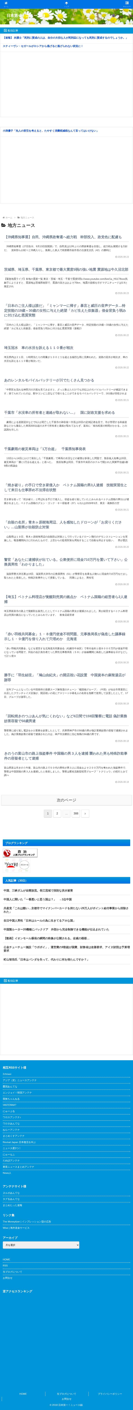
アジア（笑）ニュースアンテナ (20, 1080)
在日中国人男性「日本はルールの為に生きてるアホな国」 (40, 920)
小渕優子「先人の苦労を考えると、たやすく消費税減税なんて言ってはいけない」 (51, 130)
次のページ (66, 800)
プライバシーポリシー (110, 1393)
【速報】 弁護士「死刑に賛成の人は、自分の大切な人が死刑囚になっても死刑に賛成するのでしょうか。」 (65, 37)
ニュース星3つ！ (12, 1148)
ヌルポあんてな (11, 1192)
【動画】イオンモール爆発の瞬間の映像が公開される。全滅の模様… (47, 938)
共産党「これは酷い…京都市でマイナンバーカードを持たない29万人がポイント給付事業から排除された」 (66, 910)
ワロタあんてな (11, 1123)
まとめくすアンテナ (14, 1135)
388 (76, 813)
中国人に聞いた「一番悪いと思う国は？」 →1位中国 (38, 899)
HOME (6, 1259)
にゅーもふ (9, 1154)
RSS (5, 1265)
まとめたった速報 (12, 1205)
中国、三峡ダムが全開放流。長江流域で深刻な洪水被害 (38, 890)
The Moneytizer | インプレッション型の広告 (27, 1221)
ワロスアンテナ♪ (12, 1117)
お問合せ (7, 1277)
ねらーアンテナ (11, 1129)
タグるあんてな (11, 1199)
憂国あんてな (10, 1086)
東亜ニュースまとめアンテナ (18, 1166)
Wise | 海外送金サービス (16, 1227)
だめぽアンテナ (11, 1160)
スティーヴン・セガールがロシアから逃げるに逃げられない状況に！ (43, 46)
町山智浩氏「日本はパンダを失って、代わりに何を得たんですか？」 (47, 959)
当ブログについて (12, 1271)
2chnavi (7, 1074)
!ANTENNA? (9, 1105)
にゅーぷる (9, 1111)
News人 (7, 1172)
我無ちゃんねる (11, 1098)
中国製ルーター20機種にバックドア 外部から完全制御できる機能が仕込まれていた (56, 929)
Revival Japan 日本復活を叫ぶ (19, 1142)
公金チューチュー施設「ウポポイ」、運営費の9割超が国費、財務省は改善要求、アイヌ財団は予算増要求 (67, 949)
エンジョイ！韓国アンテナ (17, 1092)
